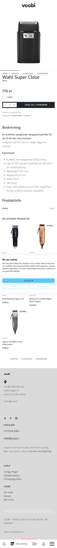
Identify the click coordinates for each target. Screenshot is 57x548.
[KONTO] (43, 543)
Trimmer (26, 115)
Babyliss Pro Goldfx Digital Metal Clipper (40, 300)
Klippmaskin (42, 74)
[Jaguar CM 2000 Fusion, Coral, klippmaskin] (42, 236)
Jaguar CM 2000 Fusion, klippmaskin (12, 343)
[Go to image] (9, 70)
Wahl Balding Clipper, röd (13, 299)
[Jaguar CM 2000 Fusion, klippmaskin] (15, 322)
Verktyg (15, 74)
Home (4, 74)
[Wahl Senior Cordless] (15, 236)
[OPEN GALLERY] (28, 38)
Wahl (4, 252)
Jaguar (32, 252)
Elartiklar (28, 74)
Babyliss (32, 295)
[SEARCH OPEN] (4, 543)
